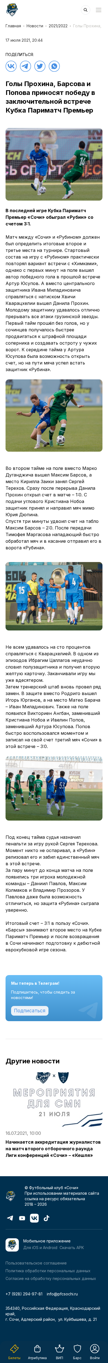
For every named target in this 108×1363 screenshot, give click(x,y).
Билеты (14, 1358)
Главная (13, 25)
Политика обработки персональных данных (48, 1270)
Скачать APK (72, 1247)
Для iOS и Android (40, 1247)
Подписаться (29, 1010)
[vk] (11, 66)
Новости (35, 25)
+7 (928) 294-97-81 (24, 1294)
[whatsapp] (54, 66)
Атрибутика (37, 1358)
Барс (77, 1358)
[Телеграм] (25, 66)
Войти (95, 1358)
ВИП (59, 1358)
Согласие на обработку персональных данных (51, 1278)
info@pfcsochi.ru (62, 1294)
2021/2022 (58, 25)
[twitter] (39, 66)
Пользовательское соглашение (36, 1263)
